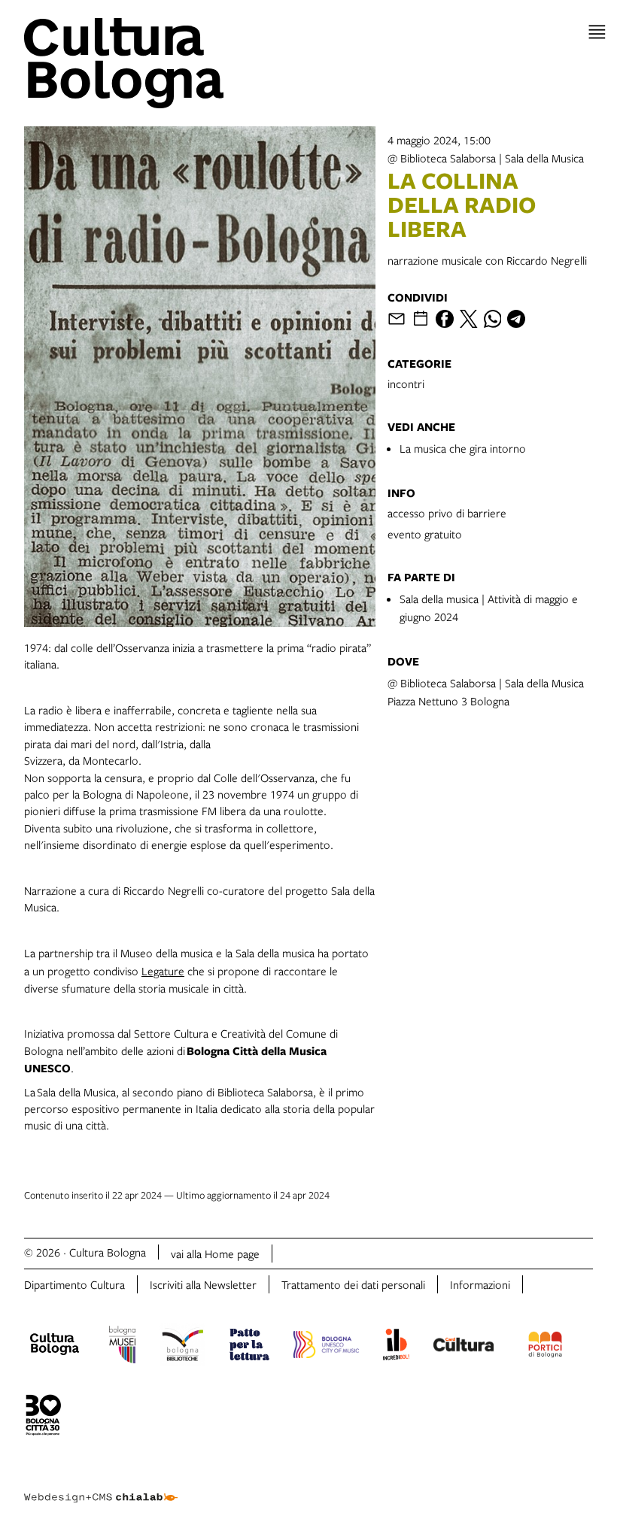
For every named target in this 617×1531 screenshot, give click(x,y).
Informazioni (480, 1284)
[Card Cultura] (463, 1346)
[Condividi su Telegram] (516, 319)
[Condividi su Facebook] (445, 319)
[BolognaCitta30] (43, 1417)
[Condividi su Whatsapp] (493, 319)
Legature (162, 970)
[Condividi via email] (397, 319)
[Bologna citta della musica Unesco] (325, 1347)
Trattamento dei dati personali (353, 1284)
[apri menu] (597, 32)
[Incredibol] (396, 1347)
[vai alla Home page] (163, 63)
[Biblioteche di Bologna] (182, 1346)
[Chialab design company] (101, 1486)
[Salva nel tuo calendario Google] (421, 319)
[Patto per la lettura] (249, 1347)
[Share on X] (469, 319)
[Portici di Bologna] (545, 1346)
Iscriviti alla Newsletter (203, 1284)
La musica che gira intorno (463, 448)
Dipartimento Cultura (74, 1284)
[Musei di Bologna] (122, 1347)
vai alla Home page (215, 1253)
